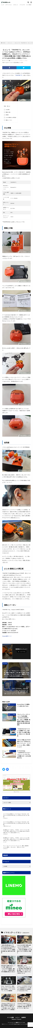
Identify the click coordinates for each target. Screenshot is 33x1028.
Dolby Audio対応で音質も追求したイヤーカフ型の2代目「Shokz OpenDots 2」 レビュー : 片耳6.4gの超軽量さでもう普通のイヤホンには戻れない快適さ (24, 949)
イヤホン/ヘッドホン (23, 60)
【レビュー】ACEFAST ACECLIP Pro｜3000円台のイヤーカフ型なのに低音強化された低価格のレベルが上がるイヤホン (24, 988)
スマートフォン (8, 4)
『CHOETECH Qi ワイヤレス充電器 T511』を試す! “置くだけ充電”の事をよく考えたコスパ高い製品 (23, 732)
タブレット (15, 4)
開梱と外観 (7, 112)
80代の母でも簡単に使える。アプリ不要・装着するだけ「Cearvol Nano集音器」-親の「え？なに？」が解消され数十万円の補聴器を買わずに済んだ (8, 968)
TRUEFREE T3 (18, 75)
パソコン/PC (22, 4)
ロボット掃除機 (12, 714)
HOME (3, 42)
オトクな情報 (10, 1017)
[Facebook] (9, 67)
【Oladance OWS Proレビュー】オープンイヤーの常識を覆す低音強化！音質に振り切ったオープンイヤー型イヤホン (24, 1006)
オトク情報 (28, 4)
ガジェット (10, 42)
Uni (5, 818)
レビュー (17, 60)
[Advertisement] (16, 23)
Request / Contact (16, 1019)
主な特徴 (6, 109)
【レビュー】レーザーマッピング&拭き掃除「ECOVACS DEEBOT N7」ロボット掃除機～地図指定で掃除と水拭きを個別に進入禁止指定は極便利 (23, 719)
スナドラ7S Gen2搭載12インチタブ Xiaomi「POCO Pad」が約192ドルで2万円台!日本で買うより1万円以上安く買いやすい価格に (16, 815)
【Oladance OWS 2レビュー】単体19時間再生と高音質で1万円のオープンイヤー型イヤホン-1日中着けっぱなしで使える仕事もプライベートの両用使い (8, 1006)
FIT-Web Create (16, 1024)
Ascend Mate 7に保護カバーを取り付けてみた (23, 705)
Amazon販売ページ (7, 636)
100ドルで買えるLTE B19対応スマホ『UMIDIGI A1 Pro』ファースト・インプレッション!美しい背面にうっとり (24, 743)
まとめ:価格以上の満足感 (10, 117)
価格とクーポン (8, 120)
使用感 (6, 114)
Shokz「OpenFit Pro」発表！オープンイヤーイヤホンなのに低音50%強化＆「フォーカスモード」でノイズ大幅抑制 (8, 988)
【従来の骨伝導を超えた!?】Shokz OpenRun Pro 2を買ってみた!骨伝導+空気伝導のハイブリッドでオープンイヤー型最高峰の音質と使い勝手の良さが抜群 (8, 949)
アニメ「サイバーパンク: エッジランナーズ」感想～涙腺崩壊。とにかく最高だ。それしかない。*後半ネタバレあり (16, 846)
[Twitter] (23, 67)
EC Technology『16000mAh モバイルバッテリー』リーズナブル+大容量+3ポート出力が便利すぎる (24, 754)
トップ (2, 4)
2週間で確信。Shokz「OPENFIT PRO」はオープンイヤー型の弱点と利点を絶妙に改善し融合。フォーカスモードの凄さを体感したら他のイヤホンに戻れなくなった (24, 969)
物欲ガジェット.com (20, 1022)
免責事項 (23, 1017)
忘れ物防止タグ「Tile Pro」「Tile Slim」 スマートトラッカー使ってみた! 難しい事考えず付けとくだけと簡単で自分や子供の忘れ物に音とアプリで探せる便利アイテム (16, 831)
